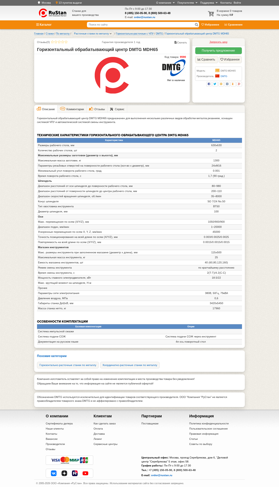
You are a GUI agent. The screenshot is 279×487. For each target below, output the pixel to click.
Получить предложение (218, 50)
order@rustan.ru (161, 475)
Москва (46, 2)
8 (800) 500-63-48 (159, 13)
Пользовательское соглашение (208, 428)
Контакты (226, 2)
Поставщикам (149, 423)
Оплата (98, 428)
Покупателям (186, 2)
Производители (55, 444)
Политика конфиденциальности (209, 423)
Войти (237, 2)
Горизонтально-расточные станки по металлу (67, 365)
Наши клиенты (55, 428)
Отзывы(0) (43, 42)
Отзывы (50, 449)
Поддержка (207, 2)
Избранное (212, 24)
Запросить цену (219, 42)
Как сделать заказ (105, 423)
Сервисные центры (105, 444)
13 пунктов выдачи (70, 2)
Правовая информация (203, 433)
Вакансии (52, 438)
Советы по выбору (200, 444)
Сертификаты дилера (59, 423)
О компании (164, 2)
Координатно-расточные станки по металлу (130, 365)
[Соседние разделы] (111, 34)
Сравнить (208, 59)
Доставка (99, 433)
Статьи (193, 438)
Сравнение (235, 24)
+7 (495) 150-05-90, (161, 470)
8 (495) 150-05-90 (136, 13)
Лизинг (98, 438)
